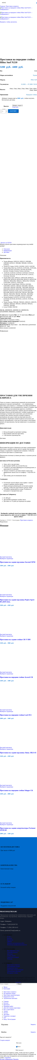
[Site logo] (16, 6)
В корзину (13, 111)
